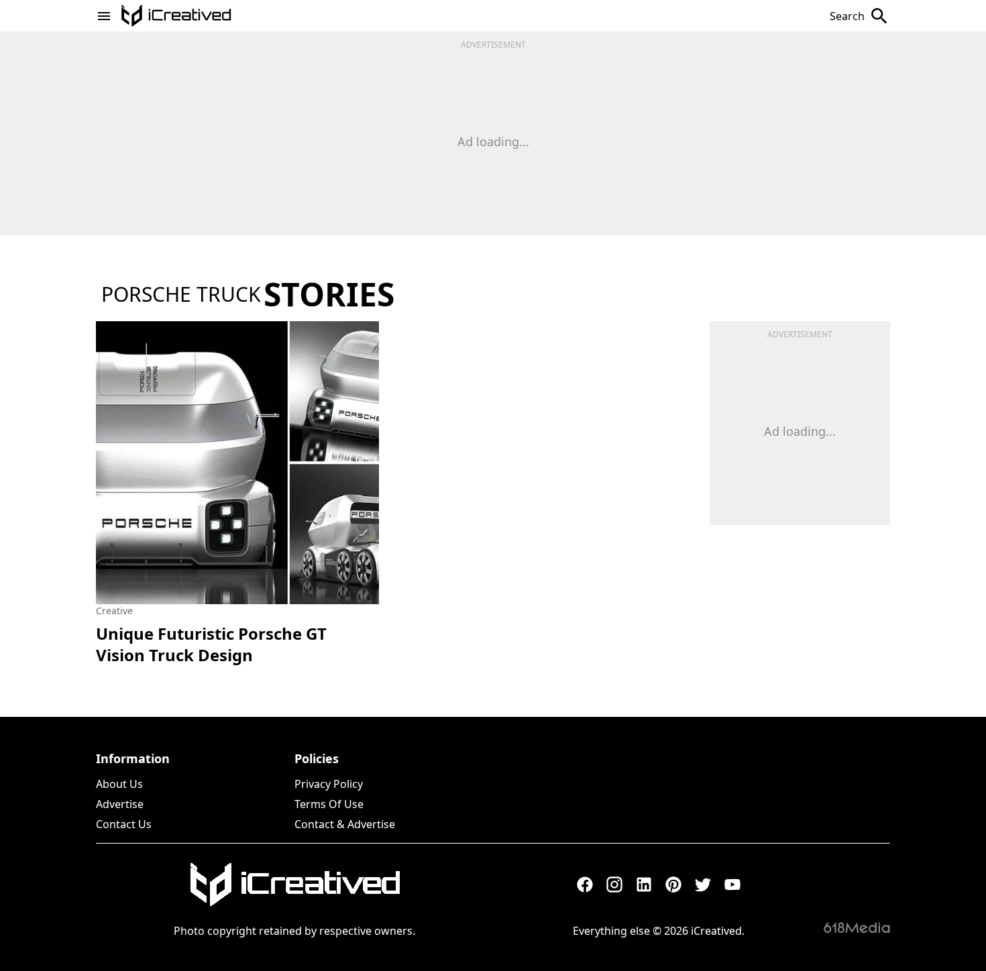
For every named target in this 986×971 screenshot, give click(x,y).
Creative (114, 610)
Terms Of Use (329, 804)
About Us (119, 784)
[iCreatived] (294, 884)
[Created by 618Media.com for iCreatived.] (857, 927)
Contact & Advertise (344, 824)
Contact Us (124, 824)
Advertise (120, 804)
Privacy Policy (328, 784)
